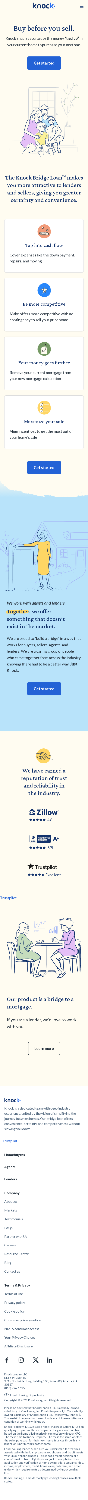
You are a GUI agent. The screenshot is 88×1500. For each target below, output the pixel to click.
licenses (63, 1478)
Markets (10, 1210)
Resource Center (16, 1254)
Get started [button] (44, 63)
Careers (10, 1245)
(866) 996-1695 (14, 1388)
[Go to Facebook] (6, 1360)
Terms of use (13, 1294)
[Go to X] (35, 1360)
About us (11, 1201)
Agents (10, 1167)
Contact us (12, 1271)
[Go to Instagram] (21, 1360)
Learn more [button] (44, 1048)
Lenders (10, 1179)
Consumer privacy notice (22, 1320)
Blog (7, 1262)
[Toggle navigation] (81, 6)
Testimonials (13, 1219)
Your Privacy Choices (19, 1337)
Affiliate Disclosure (18, 1346)
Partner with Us (15, 1236)
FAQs (8, 1228)
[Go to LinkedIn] (49, 1360)
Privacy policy (14, 1302)
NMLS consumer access (21, 1329)
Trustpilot (8, 897)
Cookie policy (14, 1311)
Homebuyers (14, 1155)
